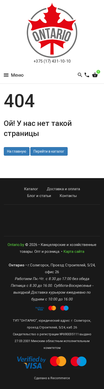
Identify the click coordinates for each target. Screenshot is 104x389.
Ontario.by (16, 244)
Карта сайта (73, 251)
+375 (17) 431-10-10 (52, 61)
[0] (95, 75)
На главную (16, 151)
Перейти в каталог (49, 151)
